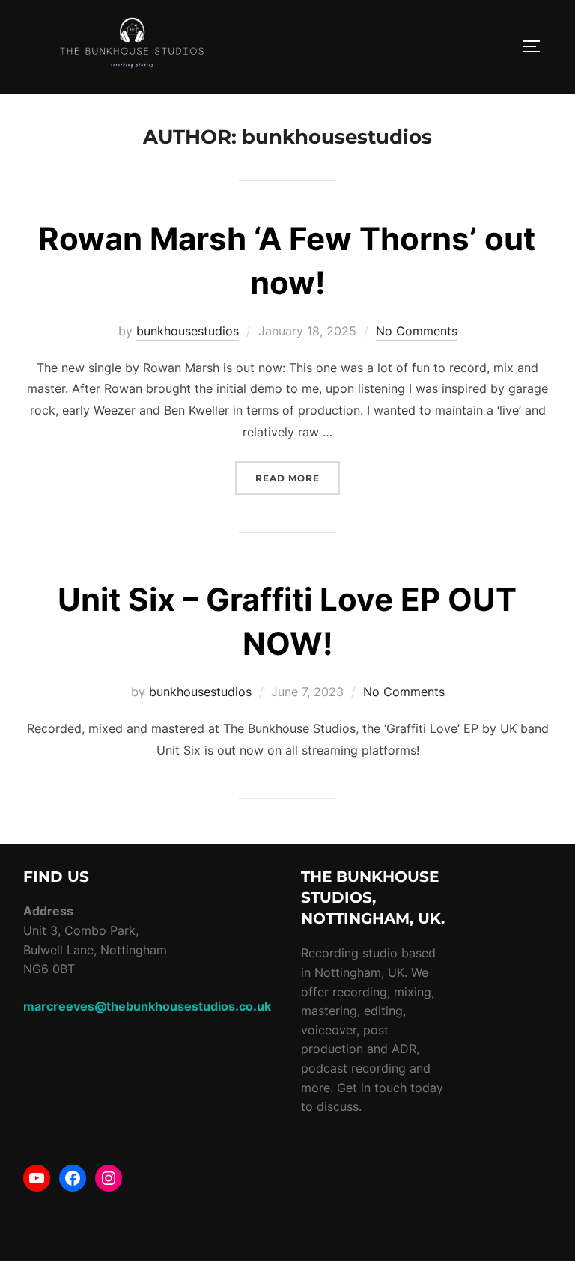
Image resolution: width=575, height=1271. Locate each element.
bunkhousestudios (187, 330)
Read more (297, 478)
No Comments (416, 330)
